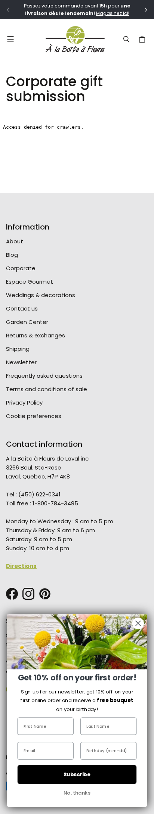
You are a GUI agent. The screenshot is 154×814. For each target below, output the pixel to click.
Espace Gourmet (29, 282)
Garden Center (27, 322)
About (14, 241)
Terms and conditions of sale (46, 389)
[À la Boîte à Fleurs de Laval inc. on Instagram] (28, 594)
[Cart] (143, 39)
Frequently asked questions (44, 376)
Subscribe (77, 774)
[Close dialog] (138, 623)
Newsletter (21, 362)
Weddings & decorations (40, 295)
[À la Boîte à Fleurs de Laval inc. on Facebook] (12, 594)
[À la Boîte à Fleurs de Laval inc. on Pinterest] (45, 594)
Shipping (18, 349)
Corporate (21, 268)
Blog (12, 255)
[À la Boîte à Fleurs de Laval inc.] (75, 39)
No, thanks (77, 792)
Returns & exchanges (35, 335)
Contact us (22, 308)
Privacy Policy (24, 402)
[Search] (126, 39)
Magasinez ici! (112, 13)
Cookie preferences (33, 416)
